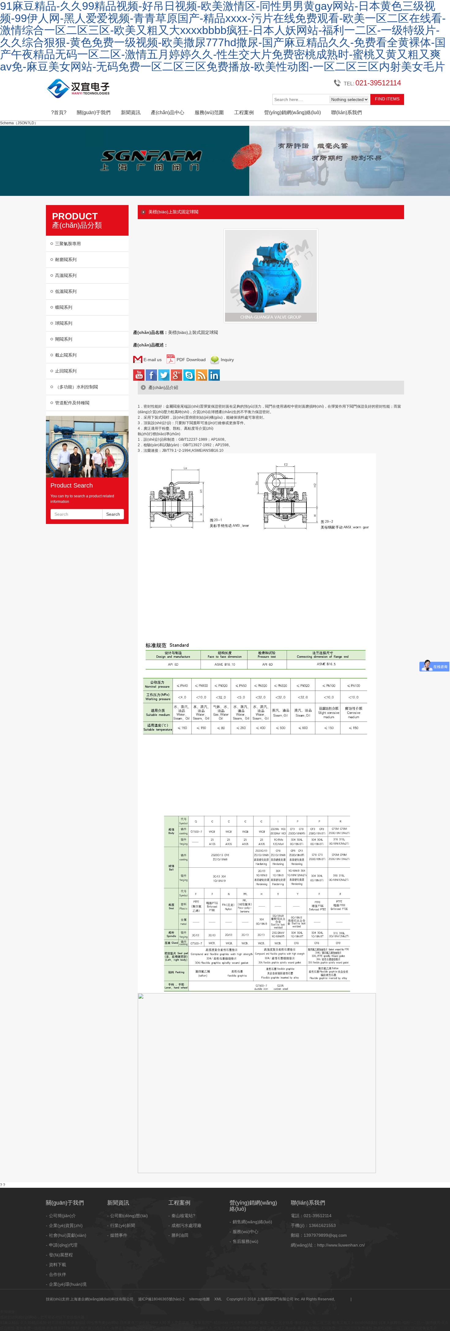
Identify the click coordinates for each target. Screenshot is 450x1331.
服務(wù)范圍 (209, 112)
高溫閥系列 (66, 275)
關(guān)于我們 (94, 112)
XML (218, 1299)
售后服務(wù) (245, 1241)
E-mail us (152, 359)
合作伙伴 (57, 1274)
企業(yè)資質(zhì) (66, 1225)
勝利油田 (180, 1235)
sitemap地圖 (199, 1299)
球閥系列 (63, 323)
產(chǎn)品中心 (167, 112)
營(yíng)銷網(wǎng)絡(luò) (292, 112)
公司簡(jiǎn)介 (62, 1215)
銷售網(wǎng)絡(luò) (252, 1221)
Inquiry (226, 359)
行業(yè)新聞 (122, 1225)
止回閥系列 (66, 370)
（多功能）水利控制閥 (76, 386)
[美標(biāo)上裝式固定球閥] (271, 264)
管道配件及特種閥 (72, 402)
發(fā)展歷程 (61, 1254)
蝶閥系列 (63, 307)
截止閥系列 (66, 355)
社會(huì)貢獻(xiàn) (67, 1235)
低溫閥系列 (66, 291)
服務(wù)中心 (245, 1231)
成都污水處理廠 (186, 1225)
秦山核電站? (183, 1215)
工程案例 (244, 112)
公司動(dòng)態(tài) (129, 1215)
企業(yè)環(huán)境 (68, 1284)
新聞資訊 (131, 112)
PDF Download (190, 359)
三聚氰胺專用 (68, 243)
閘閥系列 (63, 339)
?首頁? (58, 112)
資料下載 (57, 1264)
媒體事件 (118, 1235)
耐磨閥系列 (66, 259)
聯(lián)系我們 (346, 112)
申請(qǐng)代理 (63, 1245)
